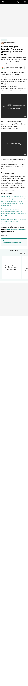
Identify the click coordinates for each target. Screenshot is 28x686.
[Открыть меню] (25, 2)
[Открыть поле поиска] (18, 2)
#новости (4, 235)
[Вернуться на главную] (3, 2)
